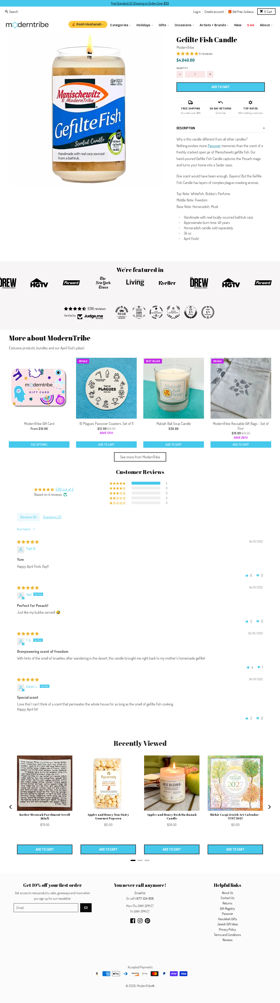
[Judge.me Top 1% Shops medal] (190, 312)
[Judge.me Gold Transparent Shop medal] (156, 312)
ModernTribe (185, 47)
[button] (86, 109)
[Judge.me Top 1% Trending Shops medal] (207, 312)
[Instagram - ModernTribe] (140, 920)
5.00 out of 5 (65, 489)
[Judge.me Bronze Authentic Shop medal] (173, 312)
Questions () (52, 517)
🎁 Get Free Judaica (241, 11)
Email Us (140, 893)
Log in (197, 11)
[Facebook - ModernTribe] (132, 920)
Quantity (182, 68)
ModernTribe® (146, 986)
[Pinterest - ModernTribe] (147, 920)
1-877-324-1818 (144, 898)
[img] (28, 542)
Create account (214, 11)
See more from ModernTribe (140, 457)
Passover (214, 145)
